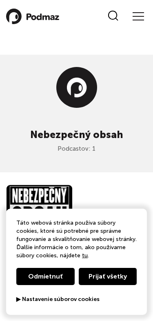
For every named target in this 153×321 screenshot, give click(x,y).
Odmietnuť (45, 276)
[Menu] (138, 16)
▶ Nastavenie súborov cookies (58, 299)
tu (85, 255)
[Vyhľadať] (113, 16)
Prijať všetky (108, 276)
